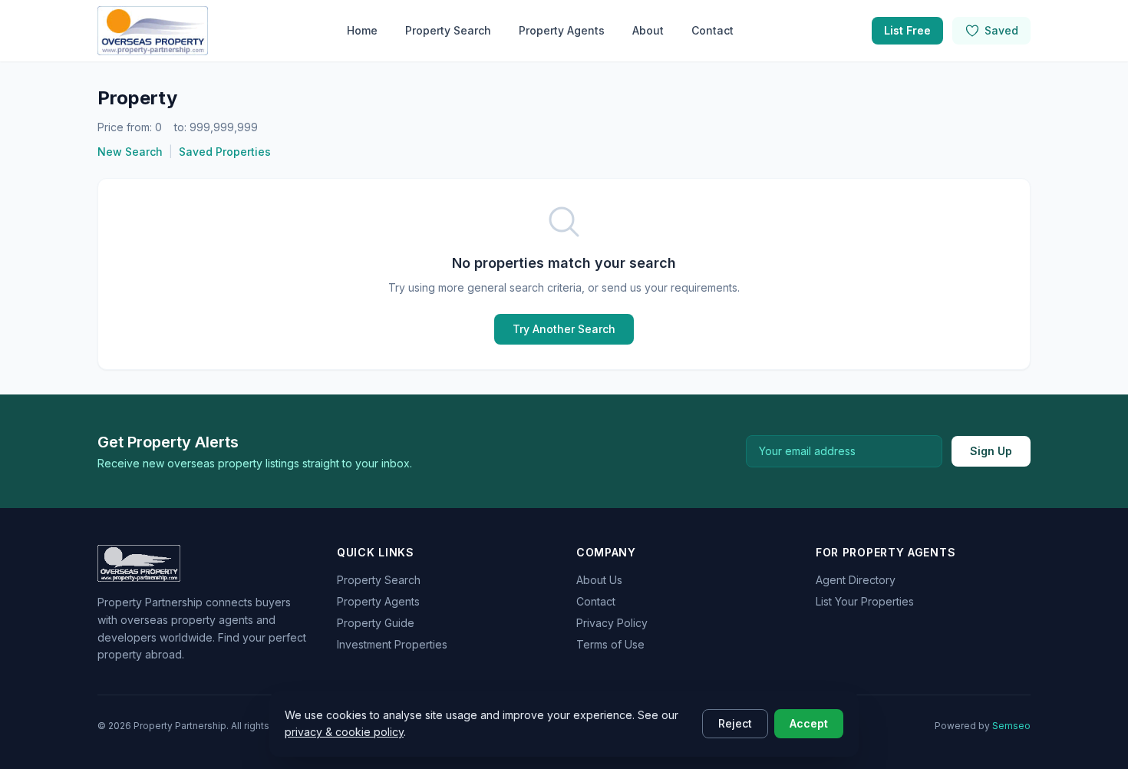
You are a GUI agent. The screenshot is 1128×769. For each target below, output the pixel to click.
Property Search (448, 30)
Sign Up (991, 450)
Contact (712, 30)
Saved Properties (225, 151)
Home (362, 30)
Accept (809, 723)
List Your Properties (865, 601)
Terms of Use (610, 644)
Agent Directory (855, 579)
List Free (907, 30)
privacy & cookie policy (344, 731)
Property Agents (562, 30)
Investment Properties (392, 644)
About (648, 30)
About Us (599, 579)
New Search (130, 151)
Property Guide (375, 622)
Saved (1001, 30)
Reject (735, 723)
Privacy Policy (612, 622)
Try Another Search (564, 328)
